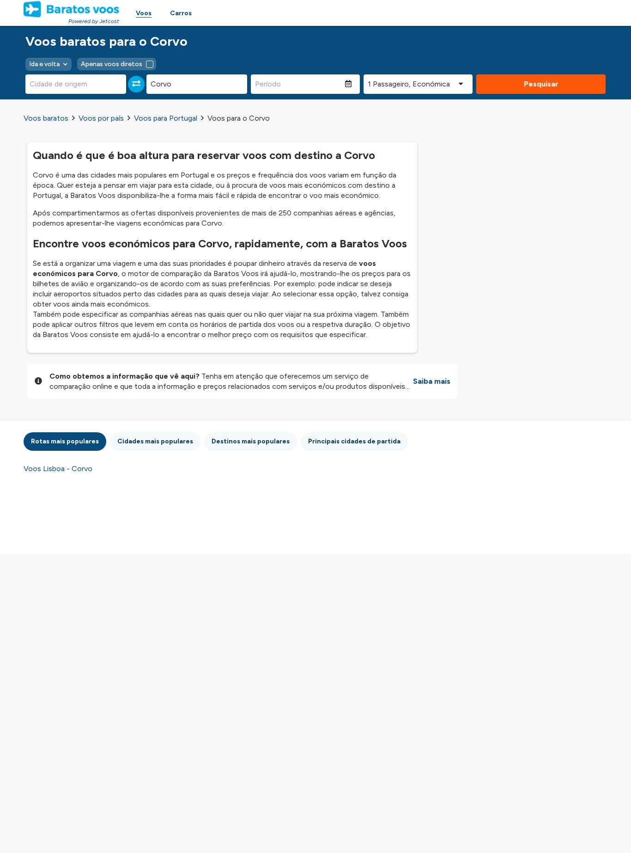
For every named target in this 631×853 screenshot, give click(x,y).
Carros (181, 13)
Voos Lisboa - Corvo (58, 468)
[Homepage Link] (71, 9)
